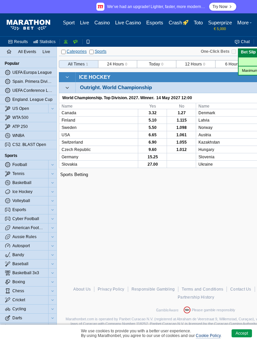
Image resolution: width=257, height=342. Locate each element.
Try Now (220, 6)
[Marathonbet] (28, 25)
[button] (245, 25)
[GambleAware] (167, 310)
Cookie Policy (208, 335)
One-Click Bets (215, 51)
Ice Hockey (94, 77)
